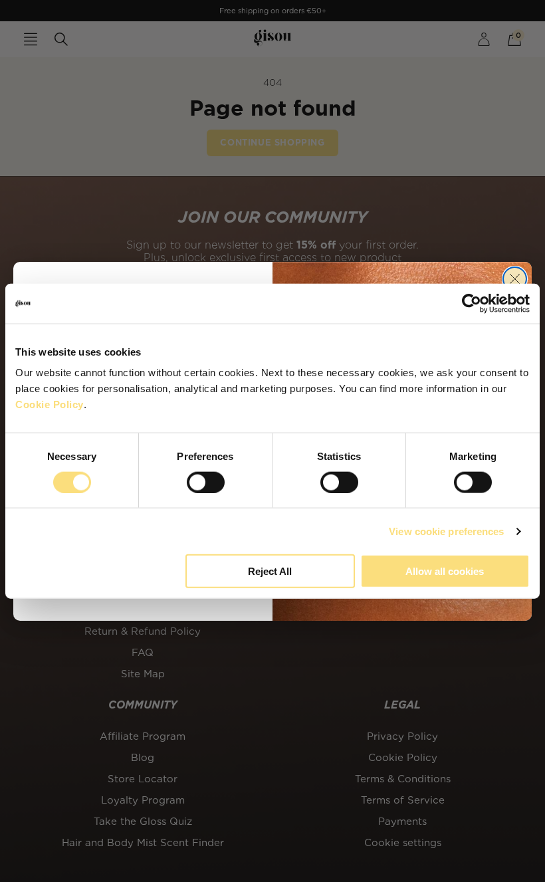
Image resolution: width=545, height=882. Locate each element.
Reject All (270, 571)
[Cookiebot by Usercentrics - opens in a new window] (471, 303)
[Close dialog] (514, 278)
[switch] (206, 482)
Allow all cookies (444, 571)
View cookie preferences (446, 530)
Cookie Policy (49, 404)
